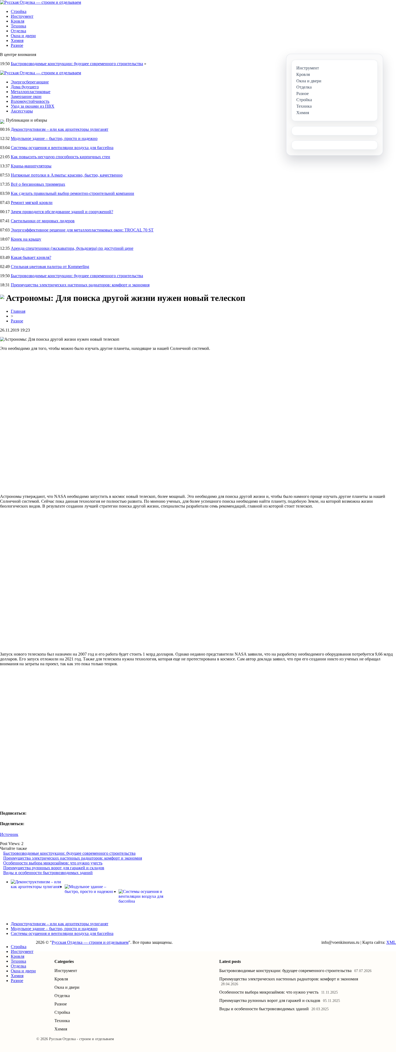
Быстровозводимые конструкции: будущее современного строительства (77, 63)
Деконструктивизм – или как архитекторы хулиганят (59, 129)
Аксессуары (22, 111)
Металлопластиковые (30, 91)
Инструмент (22, 16)
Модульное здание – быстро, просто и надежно (54, 138)
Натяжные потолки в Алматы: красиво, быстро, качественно (67, 175)
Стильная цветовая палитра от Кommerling (50, 266)
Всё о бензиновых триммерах (38, 184)
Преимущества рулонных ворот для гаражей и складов (53, 867)
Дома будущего (25, 87)
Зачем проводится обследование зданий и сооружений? (62, 211)
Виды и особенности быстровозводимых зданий (48, 872)
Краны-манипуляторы (31, 166)
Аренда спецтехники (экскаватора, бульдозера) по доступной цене (72, 248)
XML (391, 942)
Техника (18, 26)
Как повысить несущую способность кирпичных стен (60, 156)
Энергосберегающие (30, 82)
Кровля (17, 21)
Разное (17, 45)
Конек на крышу (26, 239)
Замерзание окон (26, 96)
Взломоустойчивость (30, 101)
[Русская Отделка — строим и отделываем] (40, 2)
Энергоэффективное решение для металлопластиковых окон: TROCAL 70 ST (82, 230)
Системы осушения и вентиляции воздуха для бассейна (62, 147)
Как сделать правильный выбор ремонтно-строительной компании (72, 193)
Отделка (18, 31)
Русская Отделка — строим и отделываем (90, 942)
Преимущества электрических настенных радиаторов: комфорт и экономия (80, 285)
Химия (17, 40)
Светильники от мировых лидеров (43, 221)
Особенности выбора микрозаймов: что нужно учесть (52, 863)
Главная (18, 311)
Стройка (18, 11)
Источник (9, 834)
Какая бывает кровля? (31, 257)
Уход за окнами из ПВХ (32, 106)
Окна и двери (23, 35)
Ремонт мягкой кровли (32, 202)
